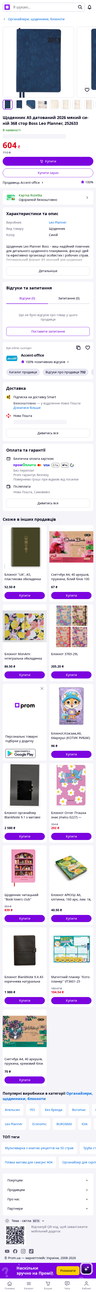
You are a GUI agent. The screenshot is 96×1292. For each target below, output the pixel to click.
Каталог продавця (23, 372)
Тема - (21, 1221)
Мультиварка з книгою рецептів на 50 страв (39, 1148)
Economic (39, 1124)
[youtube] (7, 1251)
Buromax (79, 1110)
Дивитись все (48, 433)
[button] (48, 161)
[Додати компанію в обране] (88, 347)
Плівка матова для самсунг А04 (28, 1162)
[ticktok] (31, 1251)
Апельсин (12, 1110)
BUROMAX (64, 1124)
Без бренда (53, 1110)
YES (32, 1110)
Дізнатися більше (27, 408)
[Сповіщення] (89, 7)
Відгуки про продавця (66, 372)
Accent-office (32, 355)
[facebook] (15, 1251)
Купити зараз (48, 173)
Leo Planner (14, 1124)
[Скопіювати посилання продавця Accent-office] (78, 347)
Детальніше (48, 271)
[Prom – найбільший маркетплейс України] (7, 7)
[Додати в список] (87, 89)
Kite (85, 1124)
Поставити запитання (48, 331)
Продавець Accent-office (21, 182)
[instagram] (23, 1251)
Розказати (68, 1270)
